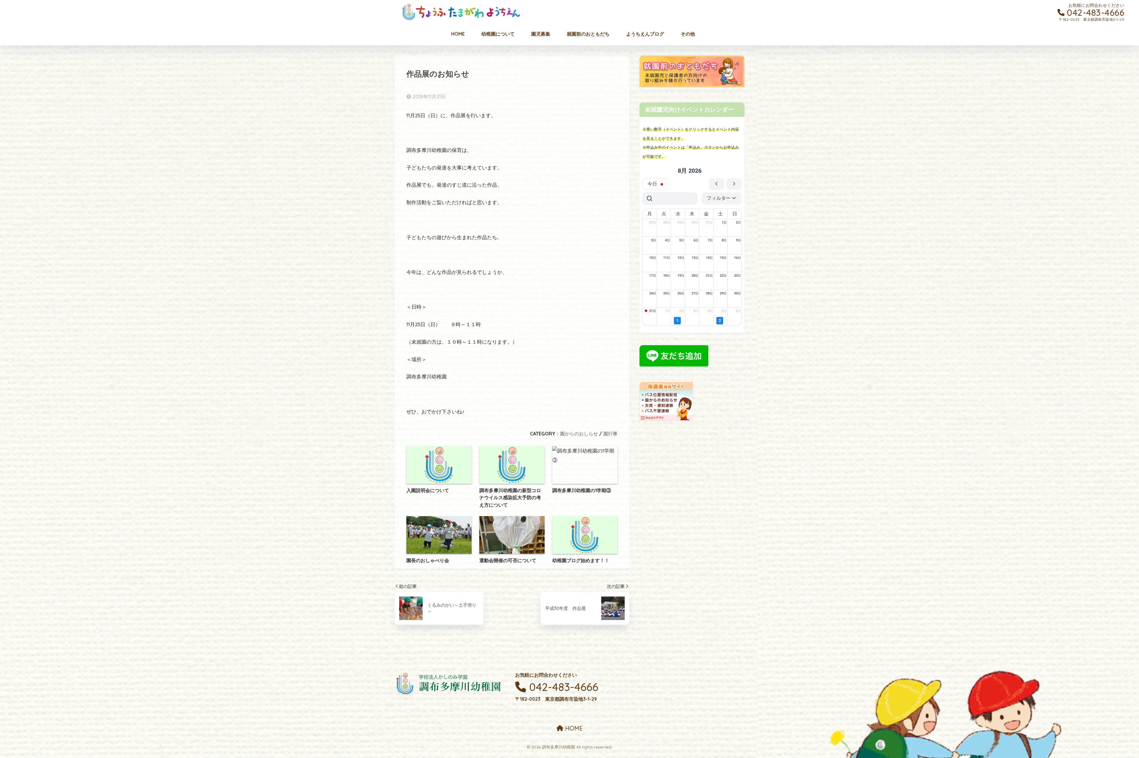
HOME (573, 728)
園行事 (610, 434)
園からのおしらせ (579, 434)
